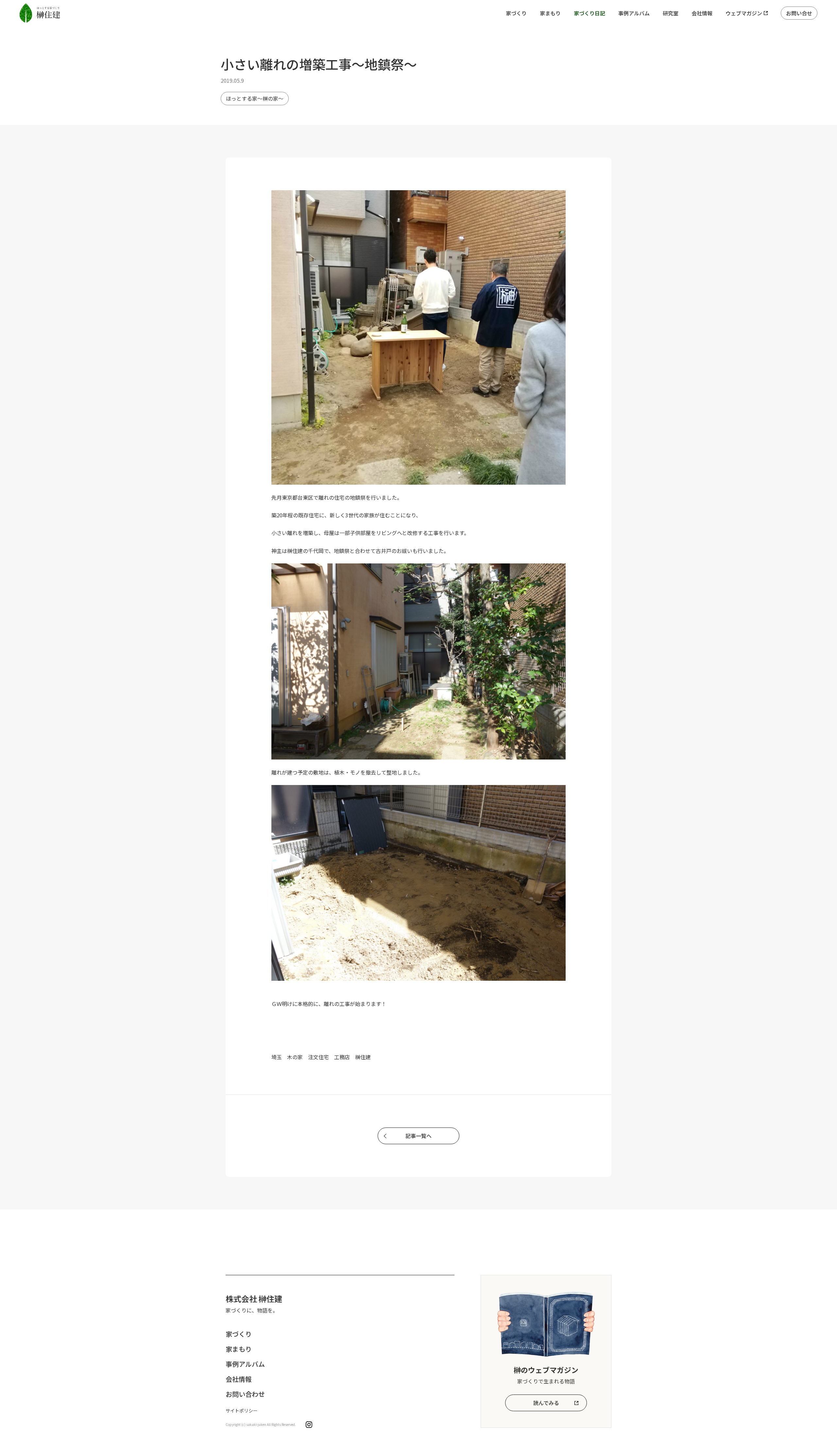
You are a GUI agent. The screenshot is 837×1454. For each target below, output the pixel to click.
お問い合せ (799, 13)
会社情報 (702, 13)
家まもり (550, 13)
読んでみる (546, 1403)
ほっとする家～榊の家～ (254, 98)
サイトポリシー (242, 1410)
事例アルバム (634, 13)
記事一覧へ (418, 1136)
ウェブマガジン (744, 13)
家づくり (516, 13)
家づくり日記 (589, 13)
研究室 (670, 13)
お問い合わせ (245, 1394)
